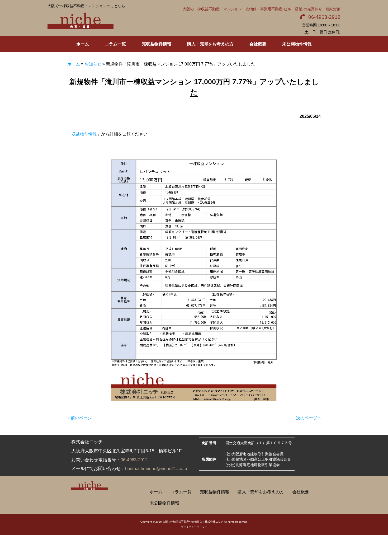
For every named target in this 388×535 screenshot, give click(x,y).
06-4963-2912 (324, 17)
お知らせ (92, 64)
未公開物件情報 (164, 503)
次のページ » (308, 418)
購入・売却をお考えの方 (261, 492)
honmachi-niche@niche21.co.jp (156, 468)
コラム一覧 (181, 492)
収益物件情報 (84, 134)
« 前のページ (79, 418)
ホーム (73, 64)
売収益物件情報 (214, 492)
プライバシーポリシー (194, 526)
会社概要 (300, 492)
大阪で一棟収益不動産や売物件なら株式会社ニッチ (193, 521)
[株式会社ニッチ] (80, 20)
